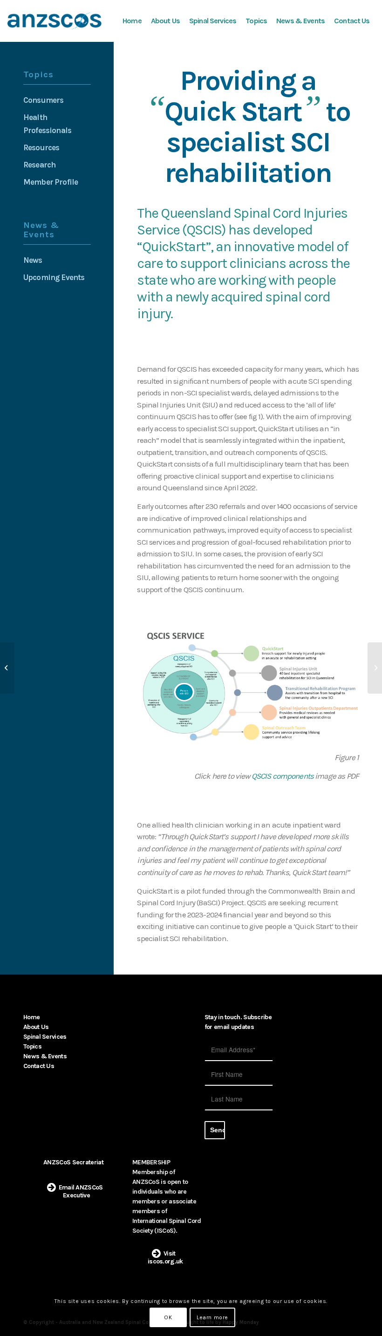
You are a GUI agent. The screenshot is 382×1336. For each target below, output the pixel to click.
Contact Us (38, 1066)
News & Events (45, 1056)
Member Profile (50, 182)
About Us (35, 1027)
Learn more (212, 1317)
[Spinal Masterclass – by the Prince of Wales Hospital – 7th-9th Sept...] (7, 668)
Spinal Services (45, 1037)
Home (31, 1017)
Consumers (43, 100)
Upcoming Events (53, 277)
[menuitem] (132, 21)
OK (168, 1317)
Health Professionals (47, 124)
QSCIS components (283, 776)
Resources (41, 147)
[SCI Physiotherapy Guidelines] (375, 668)
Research (39, 164)
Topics (32, 1046)
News (32, 260)
